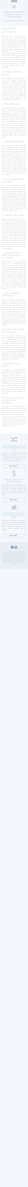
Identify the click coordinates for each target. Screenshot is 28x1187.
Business (12, 28)
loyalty (10, 31)
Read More (13, 466)
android (14, 31)
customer (4, 31)
